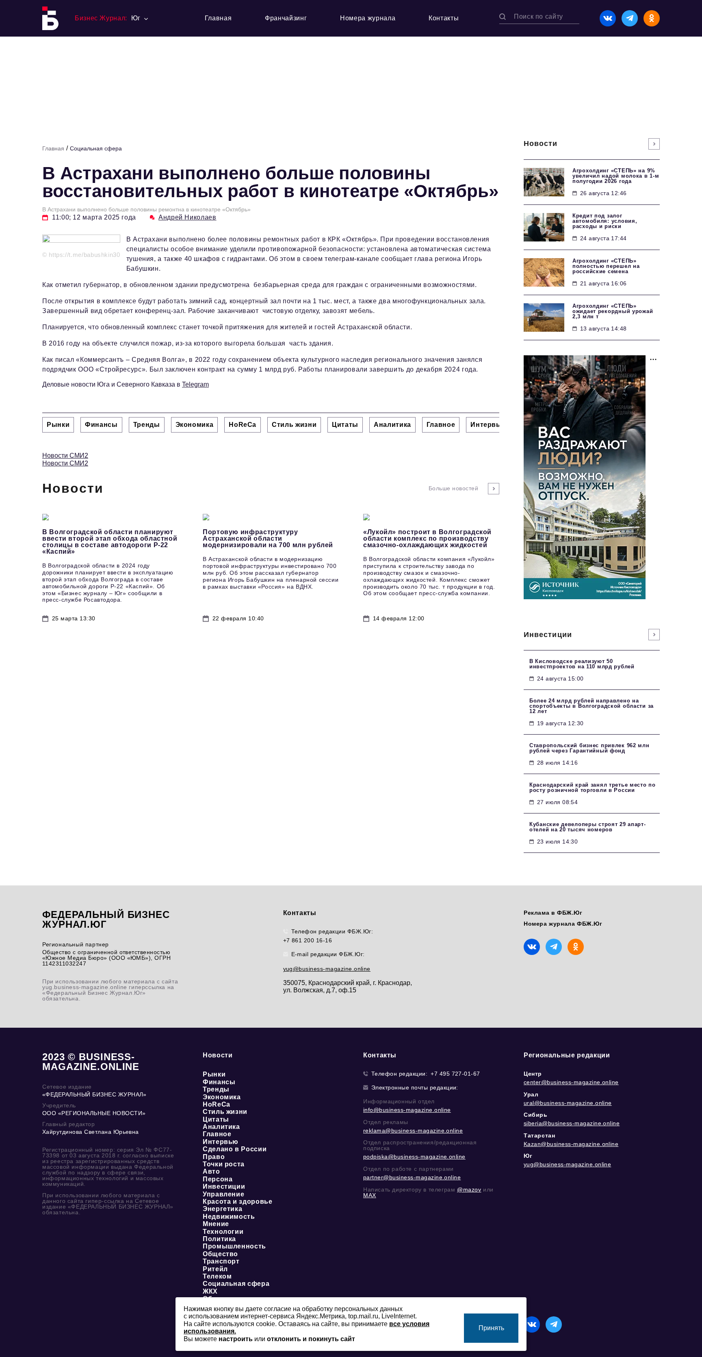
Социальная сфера (96, 148)
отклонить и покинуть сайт (311, 1338)
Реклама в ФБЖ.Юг (553, 912)
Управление (223, 1194)
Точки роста (224, 1164)
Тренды (216, 1089)
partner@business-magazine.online (412, 1177)
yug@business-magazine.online (326, 969)
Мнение (216, 1223)
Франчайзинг (286, 18)
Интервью (220, 1141)
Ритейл (215, 1269)
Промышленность (234, 1246)
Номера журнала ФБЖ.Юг (563, 923)
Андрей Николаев (187, 217)
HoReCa (216, 1104)
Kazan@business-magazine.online (571, 1144)
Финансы (219, 1082)
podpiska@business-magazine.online (414, 1156)
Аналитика (221, 1126)
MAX (369, 1195)
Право (214, 1156)
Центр (533, 1073)
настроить (236, 1338)
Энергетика (222, 1208)
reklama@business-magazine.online (413, 1130)
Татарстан (539, 1135)
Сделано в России (234, 1149)
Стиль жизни (225, 1111)
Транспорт (221, 1261)
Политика (219, 1238)
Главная (218, 18)
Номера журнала (367, 18)
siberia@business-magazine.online (572, 1123)
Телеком (217, 1276)
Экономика (222, 1097)
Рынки (214, 1074)
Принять (491, 1327)
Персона (217, 1179)
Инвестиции (224, 1186)
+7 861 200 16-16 (307, 940)
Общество (220, 1253)
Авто (211, 1171)
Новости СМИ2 (65, 455)
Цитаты (216, 1119)
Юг (528, 1156)
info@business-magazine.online (407, 1110)
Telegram (195, 384)
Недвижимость (229, 1216)
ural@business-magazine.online (568, 1103)
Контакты (444, 18)
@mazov (469, 1189)
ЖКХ (210, 1291)
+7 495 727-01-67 (455, 1073)
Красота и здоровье (238, 1201)
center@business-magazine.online (571, 1082)
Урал (531, 1094)
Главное (217, 1134)
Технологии (223, 1231)
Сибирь (536, 1114)
